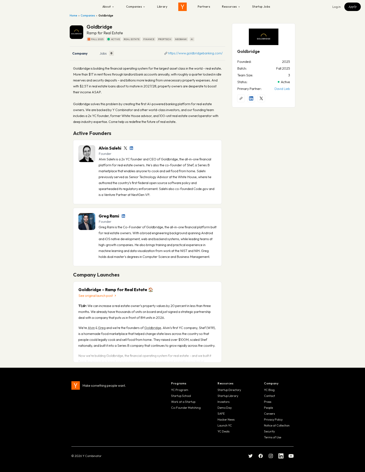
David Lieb (282, 89)
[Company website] (241, 98)
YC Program (179, 390)
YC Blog (269, 390)
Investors (223, 402)
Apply (353, 6)
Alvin (91, 328)
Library (162, 6)
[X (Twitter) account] (261, 98)
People (268, 408)
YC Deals (223, 431)
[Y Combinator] (182, 7)
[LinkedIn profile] (131, 148)
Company (80, 53)
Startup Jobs (261, 6)
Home (73, 15)
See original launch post (95, 295)
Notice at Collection (277, 425)
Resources (229, 6)
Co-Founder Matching (186, 408)
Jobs (103, 53)
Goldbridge (152, 328)
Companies (134, 6)
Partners (204, 6)
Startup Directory (229, 390)
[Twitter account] (125, 148)
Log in (336, 7)
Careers (269, 414)
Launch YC (225, 425)
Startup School (181, 396)
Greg (102, 328)
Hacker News (226, 419)
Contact (269, 396)
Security (269, 431)
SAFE (221, 414)
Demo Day (225, 408)
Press (267, 402)
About (106, 6)
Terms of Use (272, 437)
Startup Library (228, 396)
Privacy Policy (273, 419)
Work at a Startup (183, 402)
